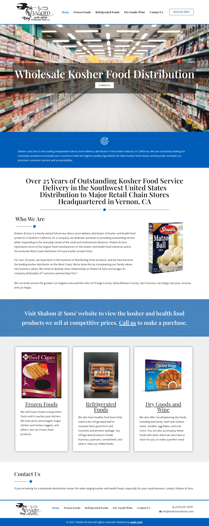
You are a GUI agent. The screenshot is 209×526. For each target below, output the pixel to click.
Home (65, 12)
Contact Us (156, 12)
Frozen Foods (82, 12)
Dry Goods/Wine (134, 12)
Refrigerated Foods (107, 12)
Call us (127, 322)
